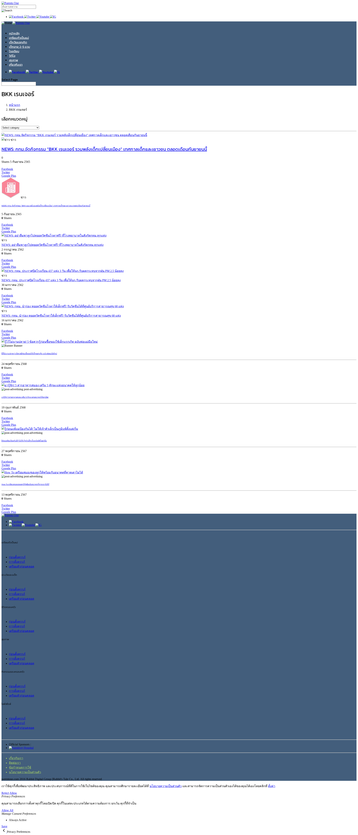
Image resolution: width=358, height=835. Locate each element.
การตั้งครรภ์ (17, 561)
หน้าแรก (14, 105)
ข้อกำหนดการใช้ (20, 767)
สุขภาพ (13, 60)
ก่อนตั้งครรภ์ (17, 557)
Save (4, 826)
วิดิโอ (12, 55)
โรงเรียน (14, 51)
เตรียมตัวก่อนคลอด (21, 566)
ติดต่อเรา (15, 762)
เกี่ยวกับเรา (16, 64)
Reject (5, 793)
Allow (13, 793)
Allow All (7, 810)
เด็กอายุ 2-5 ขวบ (19, 47)
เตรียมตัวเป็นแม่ (19, 38)
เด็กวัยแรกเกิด (18, 42)
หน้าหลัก (14, 33)
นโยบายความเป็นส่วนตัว (25, 772)
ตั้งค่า (271, 786)
